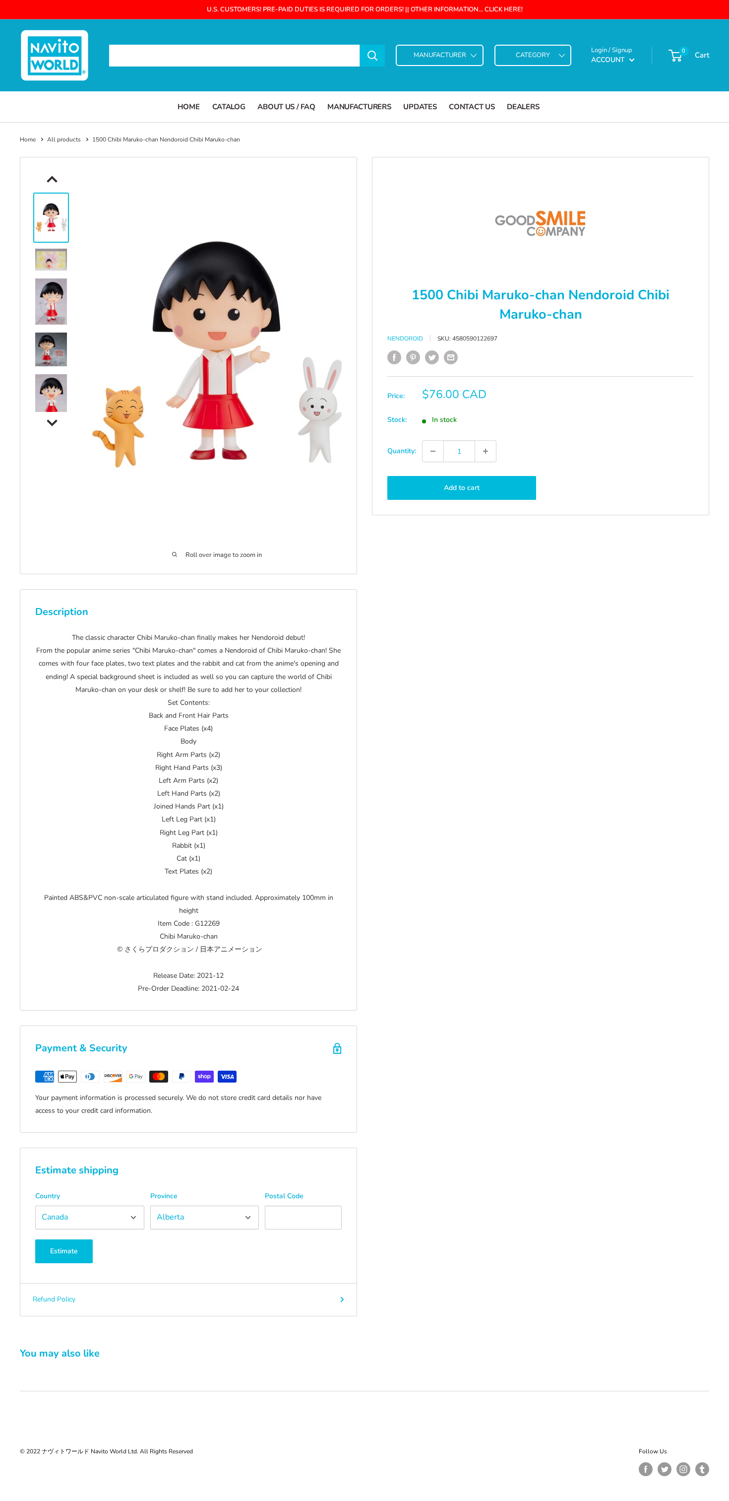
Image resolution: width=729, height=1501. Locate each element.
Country (47, 1196)
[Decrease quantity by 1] (433, 451)
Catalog (228, 107)
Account (609, 60)
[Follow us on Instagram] (683, 1469)
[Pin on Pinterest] (413, 357)
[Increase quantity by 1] (485, 451)
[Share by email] (451, 357)
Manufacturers (359, 107)
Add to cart (462, 487)
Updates (419, 107)
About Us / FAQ (286, 107)
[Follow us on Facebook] (646, 1469)
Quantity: (401, 451)
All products (64, 139)
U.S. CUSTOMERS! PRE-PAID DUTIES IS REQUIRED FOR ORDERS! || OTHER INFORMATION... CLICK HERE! (365, 9)
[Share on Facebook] (394, 357)
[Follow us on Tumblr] (702, 1469)
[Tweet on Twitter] (432, 357)
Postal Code (284, 1196)
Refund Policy (54, 1299)
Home (189, 107)
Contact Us (471, 107)
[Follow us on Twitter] (664, 1469)
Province (164, 1196)
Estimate (64, 1251)
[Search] (372, 56)
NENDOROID (405, 338)
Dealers (523, 107)
